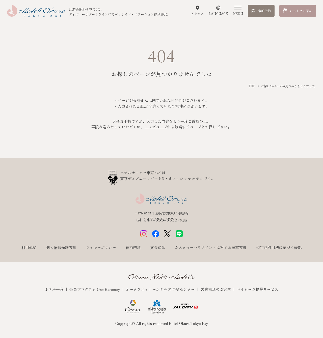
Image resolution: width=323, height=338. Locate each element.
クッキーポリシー (101, 247)
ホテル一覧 (55, 289)
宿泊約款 (133, 247)
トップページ (155, 126)
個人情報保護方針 (61, 247)
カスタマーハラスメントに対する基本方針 (211, 247)
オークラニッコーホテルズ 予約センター (161, 289)
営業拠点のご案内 (216, 289)
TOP (252, 86)
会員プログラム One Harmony (95, 289)
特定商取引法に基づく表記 (279, 247)
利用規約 (29, 247)
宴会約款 (157, 247)
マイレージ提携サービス (257, 289)
